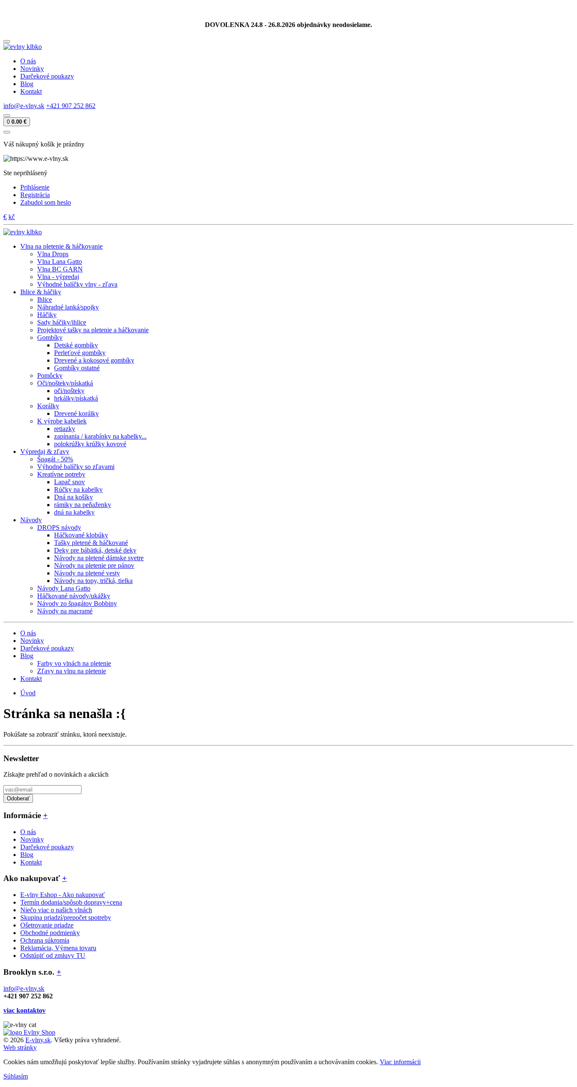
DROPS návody (59, 527)
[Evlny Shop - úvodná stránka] (22, 46)
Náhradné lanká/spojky (68, 307)
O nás (28, 61)
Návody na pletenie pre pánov (94, 565)
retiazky (64, 428)
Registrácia (35, 194)
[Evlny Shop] (29, 1032)
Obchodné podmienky (50, 932)
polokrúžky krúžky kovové (90, 443)
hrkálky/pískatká (76, 398)
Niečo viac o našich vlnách (56, 910)
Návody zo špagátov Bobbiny (77, 603)
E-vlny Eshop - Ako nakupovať (62, 894)
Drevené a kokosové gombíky (94, 360)
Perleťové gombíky (80, 352)
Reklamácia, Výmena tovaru (58, 947)
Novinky (32, 68)
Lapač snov (69, 481)
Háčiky (47, 314)
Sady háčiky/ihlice (61, 322)
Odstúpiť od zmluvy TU (52, 955)
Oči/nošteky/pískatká (65, 383)
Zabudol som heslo (45, 202)
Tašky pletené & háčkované (91, 542)
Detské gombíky (76, 345)
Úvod (27, 693)
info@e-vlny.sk (23, 105)
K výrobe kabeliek (62, 421)
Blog (26, 83)
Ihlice (44, 299)
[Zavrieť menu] (6, 132)
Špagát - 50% (55, 459)
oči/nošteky (69, 390)
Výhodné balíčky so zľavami (75, 466)
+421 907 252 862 (70, 105)
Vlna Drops (52, 254)
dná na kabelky (74, 512)
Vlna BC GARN (60, 269)
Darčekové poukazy (47, 76)
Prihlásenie (34, 187)
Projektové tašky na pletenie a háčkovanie (93, 329)
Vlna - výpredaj (58, 276)
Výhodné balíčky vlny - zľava (77, 284)
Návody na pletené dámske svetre (99, 557)
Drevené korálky (76, 413)
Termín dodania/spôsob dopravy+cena (71, 902)
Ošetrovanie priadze (46, 925)
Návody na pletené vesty (87, 573)
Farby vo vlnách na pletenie (74, 663)
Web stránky (20, 1047)
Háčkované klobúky (81, 535)
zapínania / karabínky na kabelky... (100, 436)
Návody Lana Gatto (63, 588)
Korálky (48, 405)
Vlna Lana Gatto (59, 261)
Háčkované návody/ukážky (73, 595)
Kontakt (31, 91)
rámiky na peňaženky (82, 504)
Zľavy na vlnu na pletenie (71, 671)
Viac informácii (400, 1061)
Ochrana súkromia (44, 940)
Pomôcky (50, 375)
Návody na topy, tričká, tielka (93, 580)
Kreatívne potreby (61, 474)
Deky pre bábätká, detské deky (95, 550)
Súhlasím (15, 1076)
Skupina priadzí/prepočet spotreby (65, 917)
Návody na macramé (65, 611)
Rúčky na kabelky (78, 489)
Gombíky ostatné (77, 367)
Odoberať (18, 798)
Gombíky (50, 337)
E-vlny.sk (38, 1040)
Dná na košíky (73, 497)
